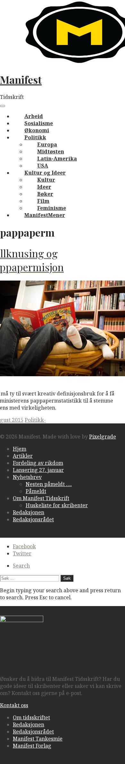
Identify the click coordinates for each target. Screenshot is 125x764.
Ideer (44, 186)
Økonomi (36, 130)
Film (43, 200)
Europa (47, 144)
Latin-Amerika (57, 158)
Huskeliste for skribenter (57, 505)
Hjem (19, 448)
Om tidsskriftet (31, 717)
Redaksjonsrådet (33, 519)
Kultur (46, 179)
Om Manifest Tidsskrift (41, 498)
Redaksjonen (28, 512)
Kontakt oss (14, 705)
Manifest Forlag (32, 745)
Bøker (45, 193)
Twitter (22, 553)
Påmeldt (36, 491)
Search (21, 565)
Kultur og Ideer (45, 172)
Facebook (24, 546)
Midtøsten (50, 151)
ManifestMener (44, 215)
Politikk (35, 137)
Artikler (23, 455)
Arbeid (33, 116)
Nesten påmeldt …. (49, 484)
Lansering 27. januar (38, 469)
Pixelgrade (102, 436)
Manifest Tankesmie (38, 738)
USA (42, 165)
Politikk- (35, 419)
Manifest (21, 79)
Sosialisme (38, 123)
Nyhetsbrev (27, 477)
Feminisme (51, 208)
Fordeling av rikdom (38, 462)
